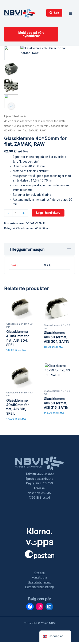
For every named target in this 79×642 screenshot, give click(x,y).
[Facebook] (30, 606)
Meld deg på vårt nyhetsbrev (31, 34)
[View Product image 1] (11, 53)
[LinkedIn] (49, 606)
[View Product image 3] (11, 85)
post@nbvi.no (44, 478)
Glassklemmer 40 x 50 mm (31, 125)
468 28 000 (45, 474)
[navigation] (55, 636)
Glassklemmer (23, 121)
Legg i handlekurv (48, 212)
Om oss (39, 573)
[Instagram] (39, 606)
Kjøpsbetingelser (39, 582)
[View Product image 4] (11, 101)
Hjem (7, 116)
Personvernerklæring (39, 587)
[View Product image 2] (11, 69)
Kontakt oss (39, 577)
